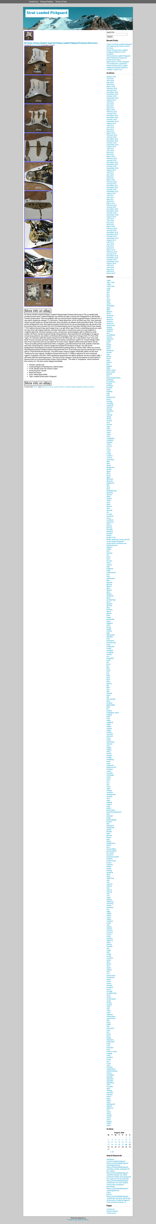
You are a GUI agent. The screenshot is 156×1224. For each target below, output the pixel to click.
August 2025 (111, 100)
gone (108, 598)
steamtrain (111, 977)
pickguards (110, 828)
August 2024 (111, 123)
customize (110, 460)
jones (109, 670)
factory (109, 526)
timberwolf (111, 1042)
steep (109, 979)
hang (108, 621)
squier (109, 968)
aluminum (110, 315)
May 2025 (110, 106)
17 (108, 1144)
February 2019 (112, 252)
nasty (109, 777)
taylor (109, 1024)
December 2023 (112, 139)
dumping (110, 493)
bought (109, 384)
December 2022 (112, 162)
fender (109, 535)
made (109, 720)
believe (109, 362)
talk (108, 1020)
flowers (109, 561)
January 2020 (111, 230)
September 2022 (113, 168)
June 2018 (110, 267)
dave (108, 463)
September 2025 (113, 98)
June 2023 (110, 151)
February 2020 (112, 228)
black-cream (111, 370)
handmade (110, 619)
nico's (109, 787)
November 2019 (112, 234)
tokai (108, 1044)
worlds (109, 1116)
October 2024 (112, 119)
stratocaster (111, 999)
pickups (85, 387)
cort (108, 448)
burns (109, 399)
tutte (108, 1065)
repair (109, 898)
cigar (108, 426)
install (109, 648)
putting (109, 870)
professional (111, 861)
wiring (109, 1114)
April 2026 (110, 84)
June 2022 (110, 174)
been (108, 360)
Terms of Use (60, 2)
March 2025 (111, 110)
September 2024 (113, 121)
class (108, 428)
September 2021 (113, 191)
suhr (108, 1009)
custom (109, 458)
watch (109, 1096)
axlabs (109, 341)
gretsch (109, 606)
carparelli (110, 405)
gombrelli (110, 596)
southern (110, 958)
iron (108, 656)
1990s (109, 284)
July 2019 (110, 242)
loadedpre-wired (113, 713)
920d (108, 300)
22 (126, 1144)
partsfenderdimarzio (114, 812)
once (108, 798)
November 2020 (112, 211)
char (108, 413)
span (108, 962)
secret (109, 935)
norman (109, 791)
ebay (108, 504)
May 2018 (110, 269)
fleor (108, 559)
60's (108, 294)
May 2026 (110, 82)
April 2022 (110, 178)
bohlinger (110, 380)
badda (109, 345)
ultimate (110, 1067)
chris (108, 423)
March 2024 (111, 133)
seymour (110, 939)
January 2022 (111, 184)
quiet (108, 876)
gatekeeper (111, 578)
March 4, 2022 (36, 45)
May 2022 (110, 176)
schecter (110, 931)
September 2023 (113, 145)
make (108, 724)
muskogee (110, 775)
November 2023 (112, 141)
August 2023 (111, 147)
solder (109, 954)
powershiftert (112, 851)
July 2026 (110, 78)
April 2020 (110, 225)
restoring (110, 903)
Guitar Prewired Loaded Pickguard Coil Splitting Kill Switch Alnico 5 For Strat (119, 46)
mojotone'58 (111, 767)
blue (108, 376)
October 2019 (112, 236)
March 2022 (111, 180)
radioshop (110, 878)
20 (119, 1144)
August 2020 (111, 217)
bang (108, 349)
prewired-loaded (113, 857)
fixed (108, 557)
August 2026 (111, 77)
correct (109, 446)
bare (108, 354)
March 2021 (111, 203)
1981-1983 (111, 282)
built (108, 393)
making (109, 728)
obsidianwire (111, 794)
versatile (110, 1086)
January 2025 (111, 114)
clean (109, 432)
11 (112, 1142)
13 (119, 1142)
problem (110, 859)
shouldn (109, 946)
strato (109, 997)
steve (109, 981)
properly (110, 865)
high (108, 633)
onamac (109, 796)
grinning (109, 609)
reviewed (110, 907)
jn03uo (109, 1194)
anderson (110, 323)
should (109, 944)
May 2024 (110, 129)
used (108, 1085)
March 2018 (111, 273)
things (109, 1038)
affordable (110, 306)
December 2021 (112, 186)
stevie (109, 983)
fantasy (109, 528)
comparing (110, 438)
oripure (109, 804)
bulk (108, 395)
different (110, 479)
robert (109, 915)
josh (108, 672)
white (109, 1102)
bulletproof (111, 397)
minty (109, 752)
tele (108, 1026)
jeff (108, 662)
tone (108, 1046)
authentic (110, 339)
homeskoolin (111, 643)
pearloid (110, 816)
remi (108, 894)
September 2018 (113, 262)
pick (108, 824)
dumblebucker (112, 491)
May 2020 (110, 223)
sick (108, 948)
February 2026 (112, 88)
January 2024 (111, 137)
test (108, 1032)
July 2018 (110, 265)
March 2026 (111, 86)
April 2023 (110, 154)
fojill (108, 567)
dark (108, 461)
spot (108, 966)
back (108, 343)
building (109, 391)
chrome (109, 424)
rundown (110, 921)
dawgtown (110, 467)
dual (108, 489)
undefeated (111, 1069)
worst (109, 1118)
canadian (110, 403)
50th (108, 290)
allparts (109, 312)
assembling (111, 335)
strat (108, 995)
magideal (110, 722)
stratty (109, 1003)
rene (108, 896)
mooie (109, 771)
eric (108, 512)
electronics (45, 387)
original (109, 802)
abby (108, 302)
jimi (108, 666)
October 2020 (112, 213)
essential (110, 516)
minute (109, 754)
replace (109, 900)
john (108, 668)
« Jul (112, 1152)
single (109, 950)
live (108, 709)
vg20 (108, 1088)
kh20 (108, 680)
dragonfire (110, 483)
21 (123, 1144)
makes (109, 726)
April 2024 (110, 131)
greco (109, 602)
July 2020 (110, 219)
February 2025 (112, 112)
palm (108, 806)
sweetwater (111, 1016)
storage (109, 991)
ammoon (110, 321)
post (108, 847)
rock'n (109, 917)
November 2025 (112, 94)
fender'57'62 (111, 537)
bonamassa (111, 382)
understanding (112, 1071)
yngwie (109, 1122)
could (109, 450)
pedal (109, 818)
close (109, 434)
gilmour (109, 590)
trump (109, 1059)
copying (109, 442)
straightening (111, 993)
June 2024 (110, 127)
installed (110, 650)
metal (109, 740)
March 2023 (111, 156)
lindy (108, 707)
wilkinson (110, 1108)
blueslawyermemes (114, 378)
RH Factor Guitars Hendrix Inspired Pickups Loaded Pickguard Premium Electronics (61, 43)
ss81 (108, 972)
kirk (108, 685)
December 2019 (112, 232)
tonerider (110, 1048)
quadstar (110, 872)
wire (108, 1110)
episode (109, 510)
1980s (109, 280)
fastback (110, 532)
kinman (109, 683)
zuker (109, 1125)
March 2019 (111, 250)
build (108, 389)
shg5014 (110, 940)
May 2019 (110, 246)
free (108, 574)
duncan (109, 495)
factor (35, 387)
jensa (108, 664)
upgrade (110, 1077)
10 (108, 1142)
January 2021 (111, 207)
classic (109, 430)
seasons (110, 933)
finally (109, 549)
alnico (109, 314)
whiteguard (111, 1104)
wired (109, 1112)
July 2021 (110, 195)
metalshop (110, 742)
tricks (109, 1055)
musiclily (110, 773)
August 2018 (111, 263)
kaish (108, 676)
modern (109, 755)
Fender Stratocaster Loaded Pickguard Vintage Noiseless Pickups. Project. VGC (117, 67)
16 (130, 1142)
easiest (109, 498)
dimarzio (110, 481)
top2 (108, 1049)
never (109, 779)
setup (109, 937)
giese (108, 588)
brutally (109, 387)
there (109, 1036)
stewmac (110, 987)
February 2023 (112, 158)
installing (110, 652)
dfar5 (108, 473)
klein (108, 687)
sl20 (108, 952)
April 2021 (110, 201)
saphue (109, 927)
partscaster (111, 810)
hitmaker (110, 637)
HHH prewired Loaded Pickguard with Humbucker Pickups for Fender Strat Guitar (118, 58)
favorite (109, 534)
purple (109, 868)
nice (108, 783)
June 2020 (110, 221)
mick (108, 746)
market (109, 732)
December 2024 (112, 115)
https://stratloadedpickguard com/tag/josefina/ (117, 1164)
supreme (110, 1014)
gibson (109, 586)
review (109, 905)
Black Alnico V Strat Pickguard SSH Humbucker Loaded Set (118, 63)
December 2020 (112, 209)
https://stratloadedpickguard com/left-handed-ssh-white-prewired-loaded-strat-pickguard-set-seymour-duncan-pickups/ (119, 1176)
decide (109, 469)
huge (108, 645)
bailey (109, 347)
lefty (108, 701)
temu (108, 1030)
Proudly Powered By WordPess (78, 1220)
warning (109, 1094)
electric (109, 506)
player (109, 841)
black (108, 368)
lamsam (109, 693)
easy (108, 502)
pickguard (79, 387)
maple (109, 730)
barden (109, 352)
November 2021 (112, 188)
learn (108, 695)
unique (109, 1073)
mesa (108, 738)
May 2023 (110, 152)
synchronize (111, 1018)
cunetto (109, 456)
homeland (110, 641)
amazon (109, 317)
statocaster (111, 975)
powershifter (111, 849)
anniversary (111, 325)
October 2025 (112, 96)
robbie (109, 913)
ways (108, 1098)
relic (108, 888)
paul (108, 814)
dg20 (108, 477)
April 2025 (110, 108)
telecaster (110, 1028)
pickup (109, 829)
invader (109, 654)
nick (108, 785)
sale (108, 925)
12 (115, 1142)
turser (109, 1063)
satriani (109, 929)
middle (109, 748)
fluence (109, 565)
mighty (109, 750)
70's (108, 298)
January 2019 (111, 254)
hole (108, 639)
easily (109, 500)
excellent (110, 520)
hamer (109, 617)
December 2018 (112, 256)
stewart (109, 985)
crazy (109, 452)
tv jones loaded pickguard (116, 1161)
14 (123, 1142)
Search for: (110, 32)
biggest (109, 366)
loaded (73, 387)
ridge (108, 911)
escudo (109, 514)
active (109, 304)
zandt (109, 1123)
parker (109, 808)
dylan (109, 497)
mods (109, 761)
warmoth (110, 1092)
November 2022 (112, 164)
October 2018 (112, 260)
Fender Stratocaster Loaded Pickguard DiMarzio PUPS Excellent (117, 52)
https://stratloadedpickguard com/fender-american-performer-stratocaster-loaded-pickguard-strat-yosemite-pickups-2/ (119, 1199)
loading (109, 715)
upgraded (110, 1079)
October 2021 (112, 189)
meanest (110, 736)
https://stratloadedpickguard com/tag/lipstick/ (117, 1189)
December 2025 (112, 92)
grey (108, 608)
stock (109, 989)
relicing (109, 892)
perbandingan (112, 820)
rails (108, 880)
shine (108, 942)
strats (109, 1001)
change (109, 409)
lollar (108, 717)
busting (109, 401)
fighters (109, 547)
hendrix (62, 387)
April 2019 (110, 248)
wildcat (109, 1106)
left (108, 697)
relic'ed (109, 890)
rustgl (109, 923)
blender (109, 374)
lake (108, 691)
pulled (109, 866)
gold (108, 592)
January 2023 (111, 160)
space (109, 960)
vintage (109, 1090)
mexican (109, 744)
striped (109, 1005)
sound (109, 956)
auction (109, 337)
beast (109, 358)
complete (110, 440)
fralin (108, 571)
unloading (110, 1075)
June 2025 (110, 104)
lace (108, 689)
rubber (109, 919)
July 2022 (110, 172)
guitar (109, 611)
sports (109, 964)
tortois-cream (112, 1051)
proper (109, 863)
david (108, 465)
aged (108, 308)
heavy (109, 627)
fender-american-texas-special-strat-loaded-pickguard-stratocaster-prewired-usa (118, 541)
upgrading (110, 1083)
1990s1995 (111, 286)
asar (108, 333)
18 (112, 1144)
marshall (110, 734)
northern (110, 792)
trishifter (110, 1057)
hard (108, 625)
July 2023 (110, 149)
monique (110, 769)
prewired (110, 855)
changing (110, 411)
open (108, 800)
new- (108, 781)
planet (109, 837)
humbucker (111, 646)
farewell (110, 530)
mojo (108, 763)
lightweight (111, 705)
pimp (108, 833)
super (109, 1012)
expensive (110, 522)
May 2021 (110, 199)
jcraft (108, 660)
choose (109, 421)
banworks (110, 350)
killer (108, 681)
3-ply (108, 288)
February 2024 (112, 135)
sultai (109, 1011)
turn (108, 1061)
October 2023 (112, 143)
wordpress (110, 1159)
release (109, 886)
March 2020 (111, 226)
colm (108, 436)
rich (108, 909)
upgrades (110, 1081)
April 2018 (110, 271)
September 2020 (113, 215)
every (109, 518)
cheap (109, 417)
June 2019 (110, 244)
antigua (109, 327)
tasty (108, 1022)
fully (108, 576)
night (108, 789)
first (108, 551)
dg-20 (109, 475)
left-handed (111, 699)
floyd (108, 563)
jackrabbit (110, 658)
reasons (109, 884)
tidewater (110, 1040)
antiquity (110, 329)
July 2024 (110, 125)
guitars (56, 387)
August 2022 (111, 170)
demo (109, 471)
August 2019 (111, 240)
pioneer (109, 835)
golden (109, 594)
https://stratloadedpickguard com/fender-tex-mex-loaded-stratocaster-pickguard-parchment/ (117, 1183)
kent (108, 678)
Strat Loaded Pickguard (47, 13)
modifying (110, 759)
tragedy (109, 1053)
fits (108, 555)
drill (108, 485)
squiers (109, 970)
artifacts (110, 331)
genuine (109, 582)
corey (109, 444)
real (108, 882)
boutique (110, 386)
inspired (67, 387)
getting (109, 584)
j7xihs (109, 1192)
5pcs (108, 292)
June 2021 (110, 197)
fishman (109, 553)
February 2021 (112, 205)
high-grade (111, 635)
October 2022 (112, 166)
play (108, 839)
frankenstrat (111, 572)
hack (108, 615)
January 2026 (111, 90)
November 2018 (112, 258)
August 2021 (111, 193)
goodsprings (111, 600)
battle (109, 356)
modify (109, 757)
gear (108, 580)
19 (115, 1144)
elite (108, 508)
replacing (110, 902)
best (108, 364)
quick (108, 874)
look (108, 718)
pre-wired (110, 853)
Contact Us (33, 2)
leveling (109, 703)
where (109, 1100)
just (108, 674)
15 (126, 1142)
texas (109, 1034)
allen (108, 310)
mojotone (110, 765)
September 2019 (113, 238)
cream (109, 454)
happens (110, 623)
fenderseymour (112, 545)
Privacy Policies (46, 2)
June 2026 (110, 80)
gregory (109, 604)
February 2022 (112, 182)
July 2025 (110, 102)
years (109, 1120)
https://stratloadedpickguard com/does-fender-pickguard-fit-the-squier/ (118, 1169)
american (110, 319)
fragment (110, 569)
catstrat (110, 407)
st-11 (108, 974)
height (109, 629)
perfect (109, 822)
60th (108, 296)
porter (109, 845)
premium (91, 387)
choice (109, 419)
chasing (109, 415)
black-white (111, 372)
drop (108, 487)
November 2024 (112, 117)
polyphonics (111, 843)
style (108, 1007)
